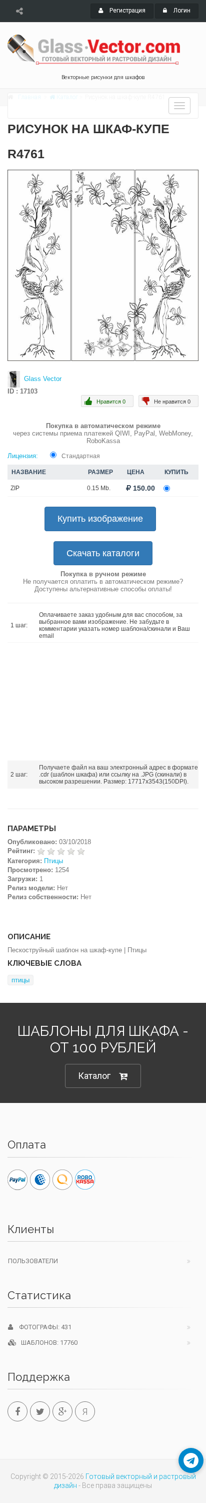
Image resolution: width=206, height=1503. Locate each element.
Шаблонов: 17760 (47, 1342)
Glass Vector (43, 379)
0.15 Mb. (98, 488)
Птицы (53, 861)
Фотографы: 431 (42, 1327)
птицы (21, 980)
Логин (181, 10)
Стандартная (81, 456)
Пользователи (33, 1261)
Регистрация (127, 10)
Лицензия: (23, 456)
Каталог (94, 1075)
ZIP (15, 488)
